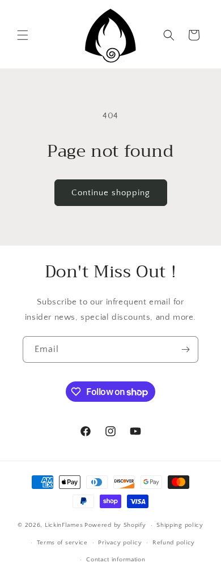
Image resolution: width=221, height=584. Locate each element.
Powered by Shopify (115, 525)
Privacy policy (120, 542)
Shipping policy (179, 525)
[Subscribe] (185, 349)
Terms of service (62, 542)
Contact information (115, 559)
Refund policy (173, 542)
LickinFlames (64, 525)
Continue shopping (110, 192)
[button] (22, 35)
